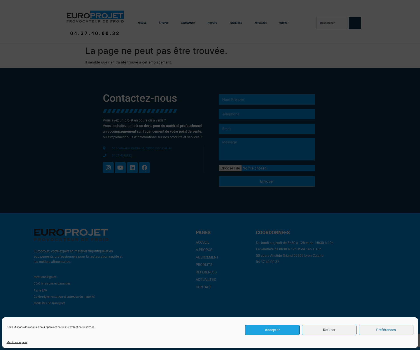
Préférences (386, 330)
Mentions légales (17, 342)
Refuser (329, 330)
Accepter (272, 330)
